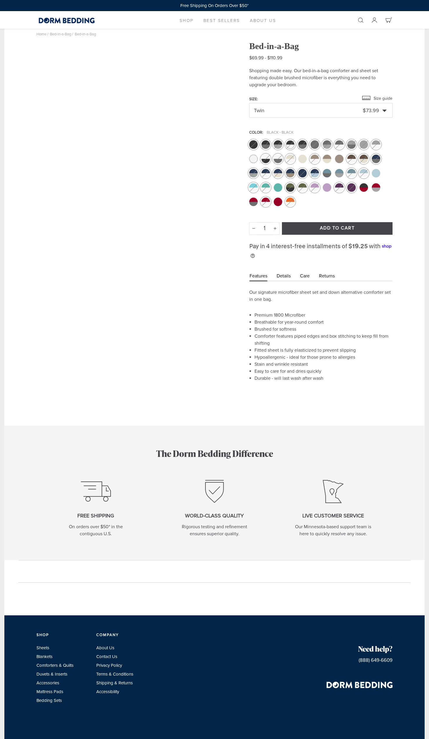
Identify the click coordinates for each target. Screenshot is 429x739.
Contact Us (106, 656)
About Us (105, 647)
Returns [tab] (327, 276)
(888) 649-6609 (376, 660)
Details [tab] (284, 276)
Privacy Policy (109, 665)
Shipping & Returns (114, 683)
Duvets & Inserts (51, 674)
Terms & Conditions (114, 674)
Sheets (42, 647)
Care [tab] (305, 276)
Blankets (44, 656)
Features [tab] (258, 276)
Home (41, 34)
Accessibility (107, 691)
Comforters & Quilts (55, 665)
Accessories (47, 683)
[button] (186, 20)
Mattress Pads (49, 691)
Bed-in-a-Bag (60, 34)
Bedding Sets (49, 700)
